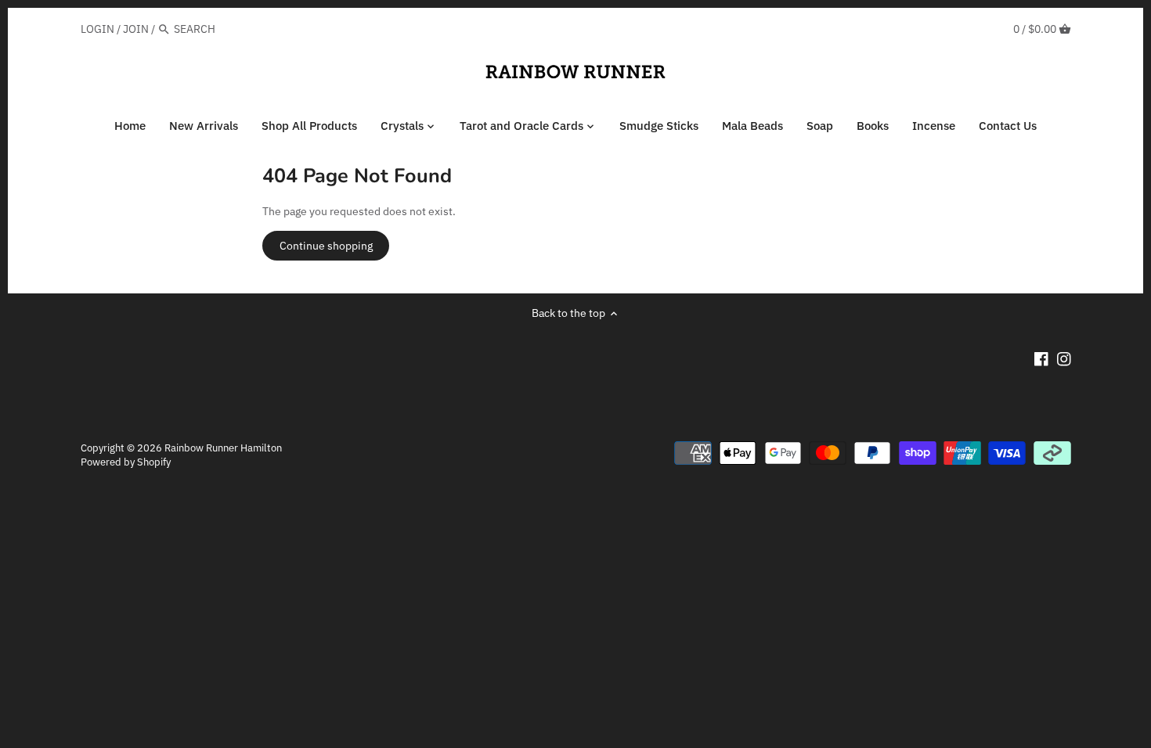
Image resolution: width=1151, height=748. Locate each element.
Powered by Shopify (126, 461)
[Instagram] (1064, 358)
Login (97, 29)
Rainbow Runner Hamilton (223, 447)
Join (136, 29)
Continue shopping (326, 246)
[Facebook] (1041, 358)
